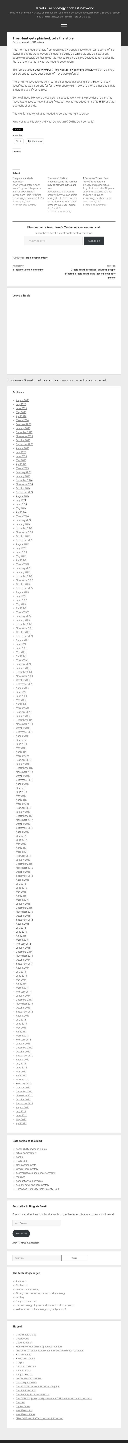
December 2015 (24, 907)
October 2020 (23, 680)
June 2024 (21, 504)
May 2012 (21, 1071)
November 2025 (24, 436)
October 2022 (23, 584)
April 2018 (21, 800)
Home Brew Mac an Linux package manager (39, 1346)
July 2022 (21, 596)
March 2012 (22, 1079)
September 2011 (24, 1103)
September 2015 (24, 919)
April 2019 (21, 752)
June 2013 (21, 1023)
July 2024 (21, 500)
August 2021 (22, 640)
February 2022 (23, 616)
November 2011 (24, 1095)
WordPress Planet (25, 1414)
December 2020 (24, 672)
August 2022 (22, 592)
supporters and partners (29, 1378)
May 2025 (21, 460)
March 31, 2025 (29, 42)
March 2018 (22, 804)
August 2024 (22, 496)
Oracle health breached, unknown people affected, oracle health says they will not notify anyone (90, 273)
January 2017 (23, 860)
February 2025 (23, 472)
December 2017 (24, 816)
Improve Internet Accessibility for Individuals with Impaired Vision (50, 1350)
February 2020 (23, 712)
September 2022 (24, 588)
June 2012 (21, 1067)
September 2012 (24, 1055)
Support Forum (24, 1374)
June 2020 (21, 696)
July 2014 (21, 971)
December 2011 (24, 1091)
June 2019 (21, 744)
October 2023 (23, 536)
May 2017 (21, 844)
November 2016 (24, 867)
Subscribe (94, 240)
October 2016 (23, 871)
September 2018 (24, 780)
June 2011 (21, 1115)
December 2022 (24, 576)
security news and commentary (32, 1185)
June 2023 (21, 552)
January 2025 (23, 476)
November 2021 (24, 628)
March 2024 (22, 516)
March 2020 (22, 708)
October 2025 (23, 440)
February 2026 (23, 424)
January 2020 (23, 716)
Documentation (24, 1342)
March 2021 (22, 660)
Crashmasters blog (26, 1334)
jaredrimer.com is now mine (28, 269)
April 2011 (21, 1123)
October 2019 (23, 728)
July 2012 (21, 1063)
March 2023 (22, 564)
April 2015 (21, 935)
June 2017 (21, 840)
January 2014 (23, 995)
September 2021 (24, 636)
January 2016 (23, 903)
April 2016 (21, 895)
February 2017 (23, 856)
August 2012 (22, 1059)
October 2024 (23, 488)
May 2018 (21, 796)
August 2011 (22, 1107)
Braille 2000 (22, 1161)
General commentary (27, 1169)
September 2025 (24, 444)
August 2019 (22, 736)
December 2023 (24, 528)
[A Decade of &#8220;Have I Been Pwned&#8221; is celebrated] (100, 192)
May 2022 (21, 604)
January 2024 (23, 524)
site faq (20, 1297)
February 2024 (23, 520)
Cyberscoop (22, 1338)
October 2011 (23, 1099)
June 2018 (21, 792)
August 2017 (22, 832)
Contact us (22, 1285)
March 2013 (22, 1035)
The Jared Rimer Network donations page (37, 1386)
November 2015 (24, 911)
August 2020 (22, 688)
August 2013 (22, 1015)
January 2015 (23, 947)
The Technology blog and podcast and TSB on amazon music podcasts (54, 1398)
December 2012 (24, 1047)
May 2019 (21, 748)
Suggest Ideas (23, 1370)
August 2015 (22, 923)
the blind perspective (26, 1382)
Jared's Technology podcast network (64, 8)
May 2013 (21, 1027)
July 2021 (21, 644)
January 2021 (23, 668)
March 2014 (22, 987)
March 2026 (22, 420)
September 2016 (24, 875)
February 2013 (23, 1039)
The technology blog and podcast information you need (45, 1305)
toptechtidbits (23, 1406)
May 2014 (21, 979)
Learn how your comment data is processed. (80, 380)
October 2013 (23, 1007)
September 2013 (24, 1011)
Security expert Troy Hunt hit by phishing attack (63, 69)
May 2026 (21, 412)
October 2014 (23, 959)
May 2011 (21, 1119)
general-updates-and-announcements (36, 1173)
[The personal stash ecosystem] (30, 192)
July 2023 (21, 548)
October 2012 (23, 1051)
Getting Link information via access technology (40, 1293)
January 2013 (23, 1043)
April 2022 (21, 608)
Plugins (20, 1362)
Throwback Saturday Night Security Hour (37, 1189)
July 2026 (21, 404)
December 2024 (24, 480)
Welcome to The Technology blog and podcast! (41, 1309)
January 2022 (23, 620)
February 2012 (23, 1083)
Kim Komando (23, 1354)
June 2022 (21, 600)
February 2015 (23, 943)
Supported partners (26, 1301)
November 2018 (24, 772)
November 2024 (24, 484)
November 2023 (24, 532)
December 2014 (24, 951)
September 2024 (24, 492)
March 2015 (22, 939)
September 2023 (24, 540)
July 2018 (21, 788)
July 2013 (21, 1019)
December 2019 (24, 720)
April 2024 (21, 512)
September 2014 (24, 963)
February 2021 (23, 664)
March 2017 (22, 852)
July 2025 (21, 452)
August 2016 (22, 879)
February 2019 (23, 760)
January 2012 (23, 1087)
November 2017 (24, 820)
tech (41, 42)
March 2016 (22, 899)
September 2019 (24, 732)
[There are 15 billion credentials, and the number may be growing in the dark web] (65, 195)
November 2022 (24, 580)
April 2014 (21, 983)
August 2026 (22, 400)
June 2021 (21, 648)
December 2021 (24, 624)
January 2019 (23, 764)
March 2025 (22, 468)
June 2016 (21, 887)
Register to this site (26, 1366)
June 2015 (21, 931)
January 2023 (23, 572)
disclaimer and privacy (28, 1289)
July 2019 (21, 740)
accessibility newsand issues (31, 1149)
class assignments (26, 1165)
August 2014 (22, 967)
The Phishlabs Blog (26, 1390)
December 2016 (24, 864)
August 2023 (22, 544)
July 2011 (21, 1111)
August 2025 (22, 448)
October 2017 (23, 824)
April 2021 (21, 656)
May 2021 (21, 652)
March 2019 (22, 756)
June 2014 (21, 975)
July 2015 (21, 927)
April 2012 (21, 1075)
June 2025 (21, 456)
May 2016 (21, 891)
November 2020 (24, 676)
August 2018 (22, 784)
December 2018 (24, 768)
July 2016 (21, 883)
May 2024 (21, 508)
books (19, 1157)
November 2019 (24, 724)
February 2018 (23, 808)
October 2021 (23, 632)
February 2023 (23, 568)
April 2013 (21, 1031)
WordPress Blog (24, 1410)
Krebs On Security (25, 1358)
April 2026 (21, 416)
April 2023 (21, 560)
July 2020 (21, 692)
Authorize (21, 1281)
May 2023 (21, 556)
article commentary (37, 257)
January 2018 (23, 812)
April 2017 (21, 848)
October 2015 (23, 915)
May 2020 (21, 700)
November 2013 (24, 1003)
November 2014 (24, 955)
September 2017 (24, 828)
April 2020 (21, 704)
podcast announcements (29, 1181)
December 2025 (24, 432)
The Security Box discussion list (33, 1394)
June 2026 (21, 408)
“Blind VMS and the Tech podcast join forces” (39, 1418)
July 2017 (21, 836)
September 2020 (24, 684)
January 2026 (23, 428)
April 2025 (21, 464)
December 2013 (24, 999)
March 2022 (22, 612)
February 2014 (23, 991)
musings (20, 1177)
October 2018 (23, 776)
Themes (20, 1402)
